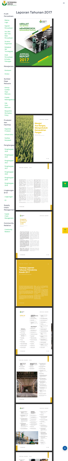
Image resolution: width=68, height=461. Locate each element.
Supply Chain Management (8, 216)
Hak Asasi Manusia (7, 105)
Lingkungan (8, 197)
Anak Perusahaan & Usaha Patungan (8, 58)
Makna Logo (7, 21)
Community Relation (8, 231)
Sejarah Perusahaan (8, 27)
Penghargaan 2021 (8, 167)
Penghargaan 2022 (8, 162)
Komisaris (8, 70)
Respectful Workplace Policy (8, 113)
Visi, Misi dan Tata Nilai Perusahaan (8, 35)
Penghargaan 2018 (8, 184)
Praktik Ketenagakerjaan (8, 98)
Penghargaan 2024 (8, 150)
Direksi (7, 74)
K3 (5, 200)
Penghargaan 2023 (8, 156)
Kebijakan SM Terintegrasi (8, 49)
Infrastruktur (8, 134)
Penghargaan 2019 (8, 179)
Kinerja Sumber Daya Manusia (7, 91)
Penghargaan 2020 (8, 173)
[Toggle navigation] (64, 3)
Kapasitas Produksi (8, 130)
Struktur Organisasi (8, 42)
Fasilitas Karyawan (8, 139)
